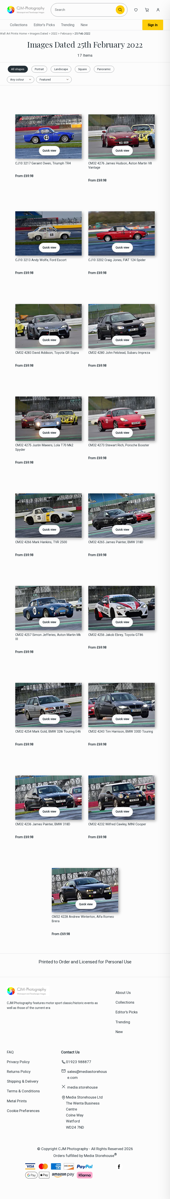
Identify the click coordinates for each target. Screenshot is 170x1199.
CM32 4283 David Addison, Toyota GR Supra (47, 353)
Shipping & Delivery (22, 1081)
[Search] (120, 9)
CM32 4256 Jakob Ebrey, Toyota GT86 (115, 635)
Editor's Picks (44, 25)
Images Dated (39, 33)
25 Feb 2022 (82, 33)
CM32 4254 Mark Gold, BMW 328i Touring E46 (48, 731)
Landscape (61, 69)
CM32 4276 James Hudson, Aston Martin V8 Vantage (120, 165)
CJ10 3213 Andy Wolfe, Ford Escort (40, 260)
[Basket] (147, 10)
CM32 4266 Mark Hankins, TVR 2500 (41, 542)
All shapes (17, 69)
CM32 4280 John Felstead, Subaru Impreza (119, 353)
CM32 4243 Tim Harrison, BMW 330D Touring (120, 731)
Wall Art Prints (9, 33)
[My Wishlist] (136, 10)
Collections (18, 25)
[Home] (27, 10)
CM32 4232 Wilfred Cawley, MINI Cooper (117, 824)
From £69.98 (24, 176)
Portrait (39, 69)
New (84, 25)
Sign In (153, 25)
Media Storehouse (99, 1155)
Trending (67, 25)
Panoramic (104, 69)
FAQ (10, 1052)
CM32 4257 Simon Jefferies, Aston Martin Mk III (48, 637)
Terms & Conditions (23, 1091)
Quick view (49, 150)
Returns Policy (19, 1071)
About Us (123, 992)
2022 (54, 33)
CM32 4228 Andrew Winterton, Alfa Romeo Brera (83, 919)
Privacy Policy (18, 1062)
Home (23, 33)
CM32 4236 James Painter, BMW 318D (42, 824)
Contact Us (70, 1052)
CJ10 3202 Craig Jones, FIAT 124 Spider (117, 260)
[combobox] (84, 10)
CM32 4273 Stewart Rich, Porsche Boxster (118, 445)
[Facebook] (119, 1169)
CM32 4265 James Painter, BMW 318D (115, 542)
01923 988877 (78, 1062)
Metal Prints (17, 1101)
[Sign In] (158, 10)
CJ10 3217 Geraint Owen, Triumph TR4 (43, 163)
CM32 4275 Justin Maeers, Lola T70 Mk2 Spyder (44, 447)
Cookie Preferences (23, 1111)
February (66, 33)
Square (82, 69)
